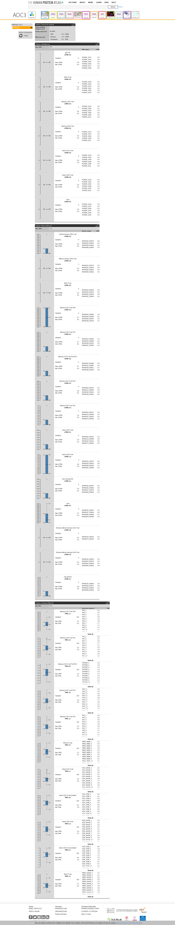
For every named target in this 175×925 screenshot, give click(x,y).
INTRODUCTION (61, 908)
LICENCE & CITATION (89, 911)
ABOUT (82, 2)
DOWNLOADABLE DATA (90, 908)
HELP (114, 2)
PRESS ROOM (34, 911)
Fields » (120, 7)
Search (113, 7)
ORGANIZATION (61, 911)
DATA (107, 2)
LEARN (99, 2)
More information (122, 923)
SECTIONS (73, 2)
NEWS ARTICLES (35, 908)
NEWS (90, 2)
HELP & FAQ (86, 914)
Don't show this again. (135, 923)
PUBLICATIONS (61, 914)
